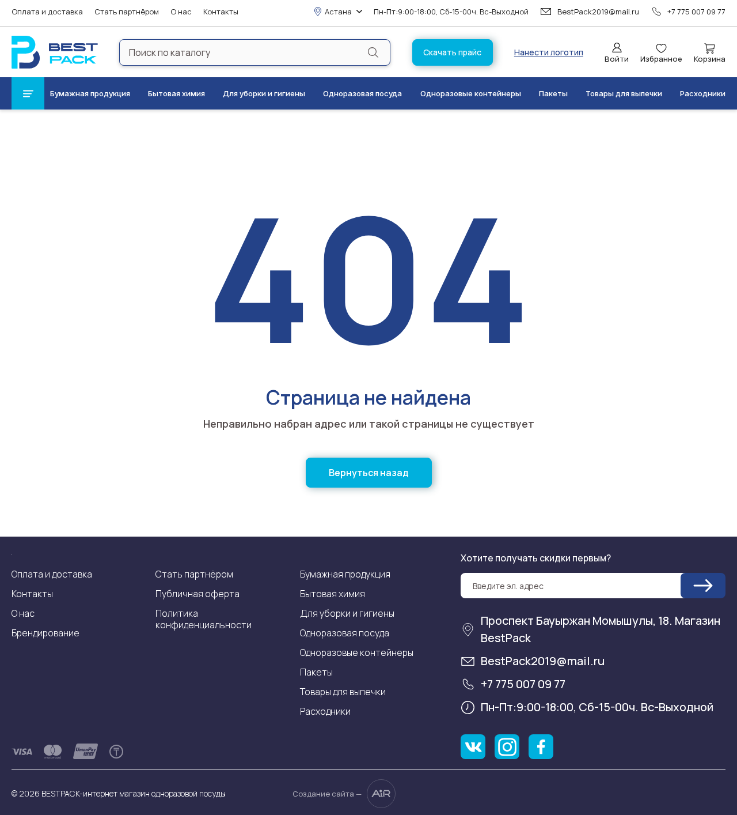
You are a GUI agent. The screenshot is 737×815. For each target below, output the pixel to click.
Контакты (220, 12)
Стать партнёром (126, 12)
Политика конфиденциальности (203, 619)
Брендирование (45, 633)
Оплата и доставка (47, 12)
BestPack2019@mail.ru (598, 11)
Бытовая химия (176, 93)
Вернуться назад (369, 472)
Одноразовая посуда (362, 93)
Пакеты (553, 93)
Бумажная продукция (90, 93)
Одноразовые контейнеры (470, 93)
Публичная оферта (197, 593)
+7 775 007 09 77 (696, 11)
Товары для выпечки (624, 93)
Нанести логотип (548, 52)
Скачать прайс (452, 52)
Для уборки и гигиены (264, 93)
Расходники (702, 93)
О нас (181, 12)
